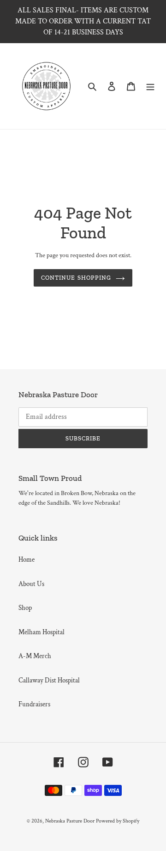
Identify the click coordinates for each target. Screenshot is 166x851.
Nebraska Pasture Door (70, 820)
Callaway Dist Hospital (49, 680)
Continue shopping (76, 277)
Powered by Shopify (117, 820)
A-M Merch (34, 656)
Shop (25, 607)
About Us (31, 584)
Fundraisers (34, 704)
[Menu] (150, 86)
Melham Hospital (41, 632)
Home (26, 559)
